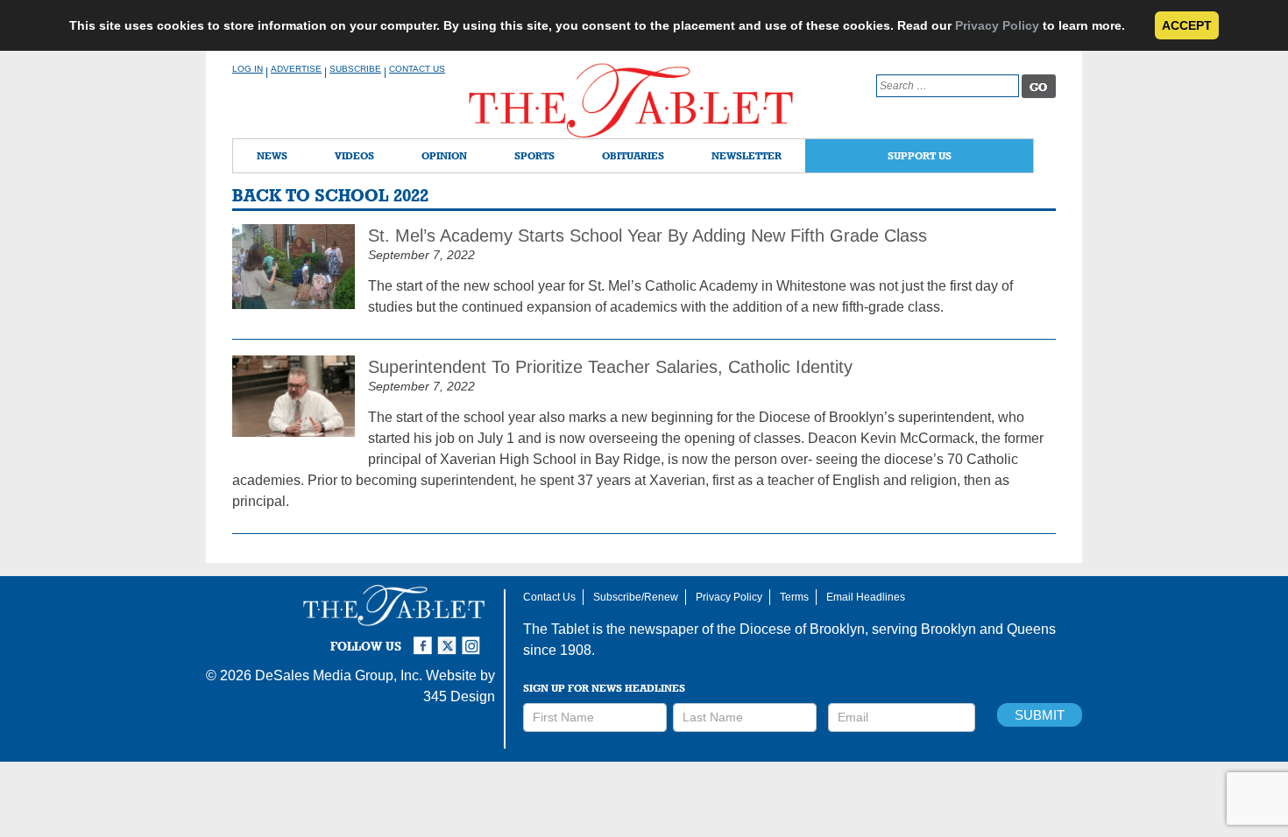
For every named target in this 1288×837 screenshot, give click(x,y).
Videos (354, 155)
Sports (534, 155)
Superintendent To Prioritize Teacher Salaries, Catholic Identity (610, 366)
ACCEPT (1187, 25)
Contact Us (417, 69)
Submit (1040, 714)
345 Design (459, 696)
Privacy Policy (997, 25)
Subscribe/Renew (635, 597)
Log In (247, 69)
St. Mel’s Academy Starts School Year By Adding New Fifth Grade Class (647, 235)
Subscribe (355, 69)
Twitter (449, 638)
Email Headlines (865, 597)
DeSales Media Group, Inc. (338, 675)
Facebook (425, 638)
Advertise (296, 69)
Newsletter (746, 155)
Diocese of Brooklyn (802, 629)
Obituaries (633, 155)
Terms (794, 597)
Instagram (474, 638)
